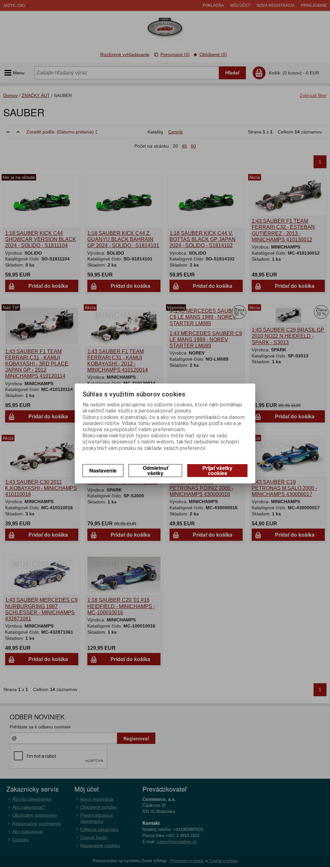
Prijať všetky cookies (217, 470)
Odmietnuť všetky (155, 470)
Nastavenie (103, 470)
